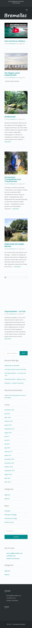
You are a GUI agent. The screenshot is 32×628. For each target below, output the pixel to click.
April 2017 (7, 448)
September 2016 (10, 470)
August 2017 (8, 432)
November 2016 (9, 463)
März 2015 (8, 482)
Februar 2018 (9, 421)
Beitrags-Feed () (10, 514)
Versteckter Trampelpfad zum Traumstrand (13, 179)
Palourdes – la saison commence (14, 383)
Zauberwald (10, 116)
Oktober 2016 (9, 467)
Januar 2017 (8, 455)
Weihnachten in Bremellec (12, 365)
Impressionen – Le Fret (15, 311)
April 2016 (7, 478)
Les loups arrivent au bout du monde (15, 369)
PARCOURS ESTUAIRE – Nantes (15, 245)
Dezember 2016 (9, 459)
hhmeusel (12, 43)
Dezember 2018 (9, 410)
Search (23, 353)
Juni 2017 (7, 440)
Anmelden (7, 511)
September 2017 (10, 429)
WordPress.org (9, 522)
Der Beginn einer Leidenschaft (12, 74)
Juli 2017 (7, 436)
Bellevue (7, 498)
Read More (8, 142)
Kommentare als (11, 518)
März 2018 (8, 417)
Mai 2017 (7, 444)
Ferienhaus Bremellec (19, 624)
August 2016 (8, 474)
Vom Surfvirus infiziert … (16, 41)
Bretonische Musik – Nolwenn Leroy (15, 379)
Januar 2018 (8, 425)
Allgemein (7, 495)
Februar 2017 (9, 451)
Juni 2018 (7, 413)
